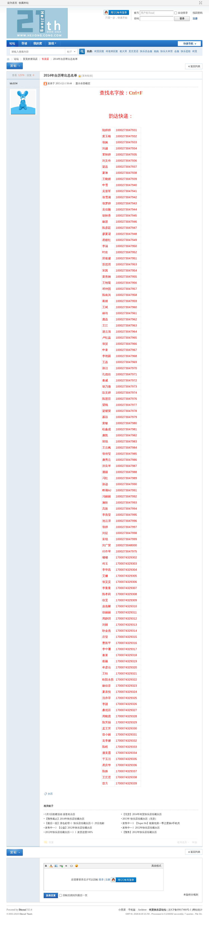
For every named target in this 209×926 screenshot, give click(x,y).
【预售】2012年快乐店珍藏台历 (139, 832)
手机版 (132, 909)
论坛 (12, 43)
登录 (101, 879)
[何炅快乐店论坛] (37, 37)
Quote (66, 866)
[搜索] (81, 51)
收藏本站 (24, 2)
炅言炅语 (133, 51)
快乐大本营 (166, 51)
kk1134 (13, 83)
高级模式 (156, 865)
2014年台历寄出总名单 (65, 59)
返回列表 (195, 66)
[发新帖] (15, 65)
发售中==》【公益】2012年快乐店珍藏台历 (68, 827)
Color (51, 866)
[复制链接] (87, 75)
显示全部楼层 (83, 83)
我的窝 (37, 43)
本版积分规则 (190, 894)
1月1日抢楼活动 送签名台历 (60, 814)
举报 (194, 842)
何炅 (194, 51)
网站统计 (197, 909)
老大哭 (123, 51)
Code (71, 866)
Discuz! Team (26, 914)
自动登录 (183, 12)
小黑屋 (122, 909)
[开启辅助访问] (197, 3)
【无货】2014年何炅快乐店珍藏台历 (142, 814)
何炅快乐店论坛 (8, 59)
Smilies (76, 866)
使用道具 (182, 842)
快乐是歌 (186, 51)
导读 (24, 43)
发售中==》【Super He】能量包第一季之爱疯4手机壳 (151, 823)
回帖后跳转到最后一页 (75, 895)
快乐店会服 (146, 51)
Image (56, 866)
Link (61, 866)
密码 (136, 18)
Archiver (142, 909)
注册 (195, 18)
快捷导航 (188, 43)
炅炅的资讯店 (30, 59)
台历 (50, 793)
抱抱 (156, 51)
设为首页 (12, 2)
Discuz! (23, 909)
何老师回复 (112, 51)
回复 (51, 842)
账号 (136, 12)
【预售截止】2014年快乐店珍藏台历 (64, 818)
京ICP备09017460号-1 (179, 909)
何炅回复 (99, 51)
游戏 (51, 43)
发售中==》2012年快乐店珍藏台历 (141, 827)
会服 (176, 51)
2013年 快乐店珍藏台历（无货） (139, 818)
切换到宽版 (200, 3)
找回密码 (197, 12)
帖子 (69, 51)
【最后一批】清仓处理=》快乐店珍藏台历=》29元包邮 (74, 823)
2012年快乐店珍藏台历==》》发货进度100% (69, 832)
